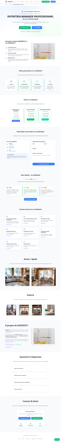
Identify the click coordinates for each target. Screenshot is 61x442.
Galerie (27, 1)
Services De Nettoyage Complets (30, 218)
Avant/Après (22, 1)
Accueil (6, 4)
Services (14, 1)
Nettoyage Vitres (27, 243)
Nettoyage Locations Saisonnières (45, 232)
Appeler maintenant (37, 418)
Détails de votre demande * (38, 153)
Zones (18, 1)
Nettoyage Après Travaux (11, 243)
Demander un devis (16, 120)
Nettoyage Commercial (28, 231)
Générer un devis (46, 1)
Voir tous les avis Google (31, 199)
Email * (45, 143)
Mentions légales (40, 438)
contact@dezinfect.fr (12, 151)
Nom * (34, 143)
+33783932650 (37, 27)
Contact (37, 1)
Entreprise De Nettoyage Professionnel (11, 219)
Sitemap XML (33, 438)
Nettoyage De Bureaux (11, 231)
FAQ (34, 1)
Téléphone (34, 148)
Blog (40, 1)
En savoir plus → (9, 224)
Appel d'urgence (45, 119)
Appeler (53, 1)
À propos (30, 1)
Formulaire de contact (25, 418)
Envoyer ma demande (44, 164)
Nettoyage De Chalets (45, 218)
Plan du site (28, 438)
